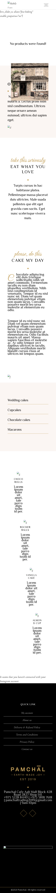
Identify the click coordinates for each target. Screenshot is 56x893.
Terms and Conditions (27, 734)
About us (27, 720)
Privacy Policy (27, 742)
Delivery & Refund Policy (27, 727)
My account (27, 713)
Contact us (27, 749)
